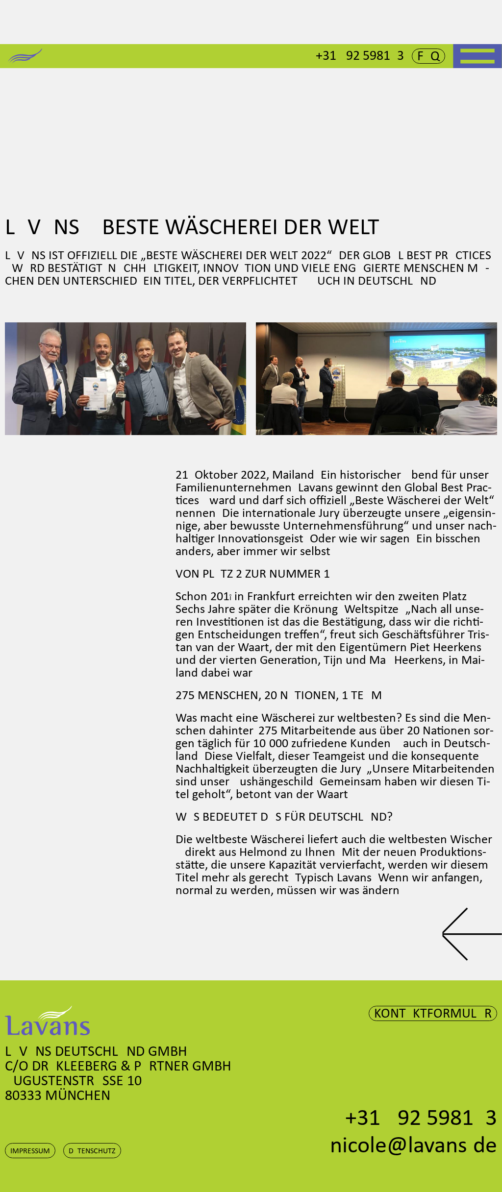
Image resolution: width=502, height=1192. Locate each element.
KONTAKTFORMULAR (433, 1014)
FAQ (428, 57)
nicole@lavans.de (413, 1146)
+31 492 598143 (360, 56)
